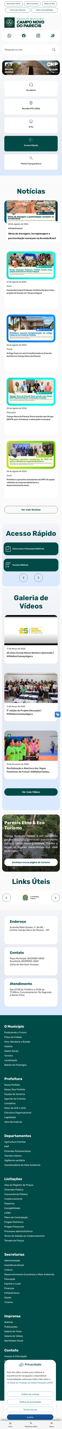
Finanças (9, 1288)
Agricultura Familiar (15, 1141)
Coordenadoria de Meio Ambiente (22, 1165)
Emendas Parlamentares (17, 1151)
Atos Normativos (13, 1122)
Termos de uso (30, 1409)
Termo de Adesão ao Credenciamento (24, 1236)
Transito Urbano (12, 1155)
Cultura (8, 1269)
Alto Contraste (32, 4)
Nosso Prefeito (12, 1084)
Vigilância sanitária (14, 1160)
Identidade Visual (13, 1340)
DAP (6, 1146)
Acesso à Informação (15, 1356)
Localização (10, 1060)
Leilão (7, 1212)
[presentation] (6, 898)
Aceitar (30, 1417)
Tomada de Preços (14, 1240)
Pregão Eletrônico (14, 1222)
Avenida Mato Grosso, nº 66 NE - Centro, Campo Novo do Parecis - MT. (30, 928)
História (8, 1046)
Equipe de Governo (14, 1094)
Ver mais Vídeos (31, 792)
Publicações (10, 1326)
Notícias (8, 1322)
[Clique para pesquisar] (54, 49)
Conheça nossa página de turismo (31, 862)
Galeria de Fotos (13, 1331)
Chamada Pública (13, 1189)
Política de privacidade (30, 1402)
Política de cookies (30, 1394)
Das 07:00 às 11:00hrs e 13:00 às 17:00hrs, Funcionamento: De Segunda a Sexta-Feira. (30, 992)
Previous (23, 578)
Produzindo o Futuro (15, 1032)
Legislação (10, 1117)
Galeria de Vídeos (13, 1336)
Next (38, 578)
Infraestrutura (11, 1293)
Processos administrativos (18, 1231)
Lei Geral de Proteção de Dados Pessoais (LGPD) (30, 1382)
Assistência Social (14, 1265)
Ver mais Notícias (31, 509)
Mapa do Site (49, 4)
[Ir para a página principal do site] (31, 24)
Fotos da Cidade (13, 1037)
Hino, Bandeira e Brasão (17, 1041)
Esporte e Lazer (12, 1283)
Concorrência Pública (16, 1194)
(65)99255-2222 (29, 961)
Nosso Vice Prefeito (14, 1089)
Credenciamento (13, 1198)
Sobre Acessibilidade (44, 10)
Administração (12, 1260)
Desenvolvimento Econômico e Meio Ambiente (29, 1274)
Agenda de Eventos (15, 1098)
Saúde (7, 1297)
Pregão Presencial (14, 1226)
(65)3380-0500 (35, 958)
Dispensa (9, 1203)
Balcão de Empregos (15, 1065)
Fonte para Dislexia (17, 10)
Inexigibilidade (12, 1208)
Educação (9, 1279)
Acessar (34, 964)
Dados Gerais (11, 1051)
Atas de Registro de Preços (18, 1185)
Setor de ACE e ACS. (15, 1108)
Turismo (8, 1055)
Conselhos (10, 1103)
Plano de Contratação (16, 1217)
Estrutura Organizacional (17, 1112)
